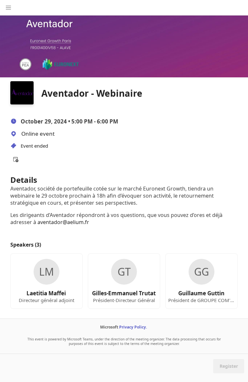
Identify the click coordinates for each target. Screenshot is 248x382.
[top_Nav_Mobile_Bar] (8, 8)
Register (229, 366)
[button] (15, 159)
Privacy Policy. (133, 327)
